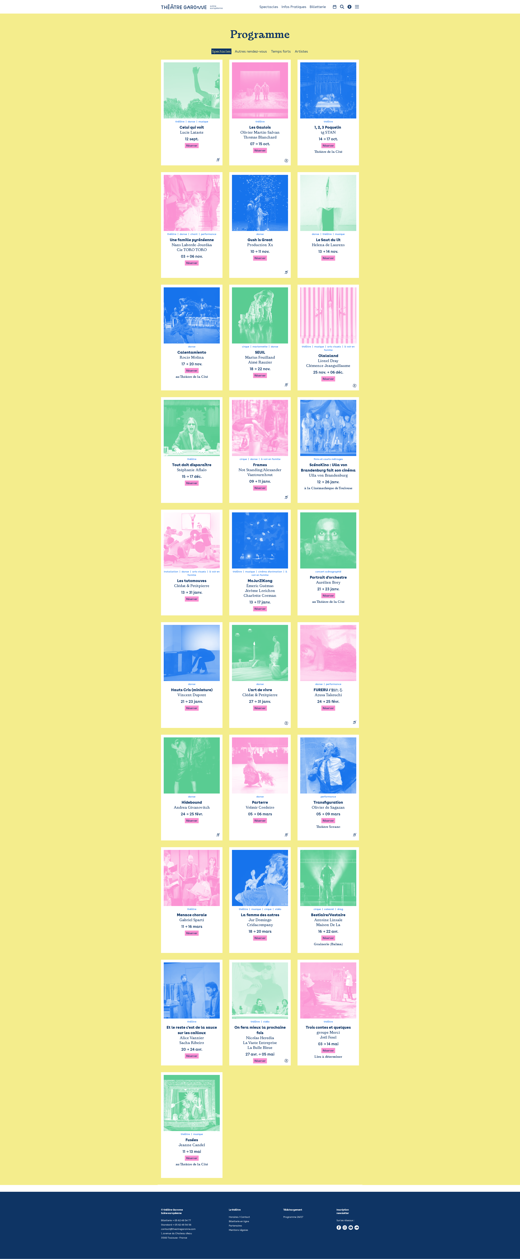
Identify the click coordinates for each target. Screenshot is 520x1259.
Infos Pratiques (294, 7)
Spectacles (268, 7)
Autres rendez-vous (251, 51)
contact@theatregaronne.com (178, 1229)
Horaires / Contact (239, 1216)
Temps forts (281, 51)
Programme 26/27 (293, 1216)
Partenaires (235, 1225)
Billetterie (318, 7)
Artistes (301, 51)
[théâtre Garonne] (195, 7)
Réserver (191, 145)
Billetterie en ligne (239, 1221)
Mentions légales (238, 1230)
